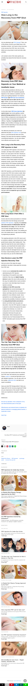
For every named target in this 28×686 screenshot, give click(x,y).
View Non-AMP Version (17, 680)
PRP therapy (17, 42)
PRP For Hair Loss (5, 553)
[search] (26, 2)
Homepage (3, 9)
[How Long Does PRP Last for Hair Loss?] (14, 598)
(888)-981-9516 (12, 380)
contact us (8, 376)
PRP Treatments (10, 9)
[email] (7, 684)
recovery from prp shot (10, 459)
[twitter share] (2, 446)
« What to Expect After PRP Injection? (10, 441)
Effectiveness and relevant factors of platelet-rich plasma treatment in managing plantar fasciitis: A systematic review (14, 409)
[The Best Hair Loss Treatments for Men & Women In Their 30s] (14, 545)
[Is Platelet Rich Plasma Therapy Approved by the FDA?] (14, 483)
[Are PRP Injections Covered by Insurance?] (14, 507)
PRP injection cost (16, 132)
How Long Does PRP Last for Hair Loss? (13, 610)
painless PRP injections (7, 222)
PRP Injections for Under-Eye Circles (12, 470)
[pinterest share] (7, 446)
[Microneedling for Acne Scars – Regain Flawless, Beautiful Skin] (14, 648)
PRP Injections (15, 458)
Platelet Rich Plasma (5, 458)
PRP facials (4, 97)
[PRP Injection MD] (14, 2)
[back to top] (25, 680)
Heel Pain (3, 415)
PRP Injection (4, 12)
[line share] (15, 446)
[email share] (5, 446)
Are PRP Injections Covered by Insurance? (13, 635)
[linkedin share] (10, 446)
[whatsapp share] (12, 446)
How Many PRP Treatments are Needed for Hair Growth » (15, 435)
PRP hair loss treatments (17, 97)
